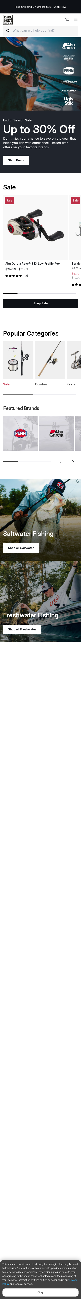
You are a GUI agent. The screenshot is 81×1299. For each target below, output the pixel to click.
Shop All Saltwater (21, 548)
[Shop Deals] (40, 74)
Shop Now (59, 6)
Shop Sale (40, 303)
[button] (60, 461)
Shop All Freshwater (22, 629)
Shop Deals (16, 160)
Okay (40, 1292)
